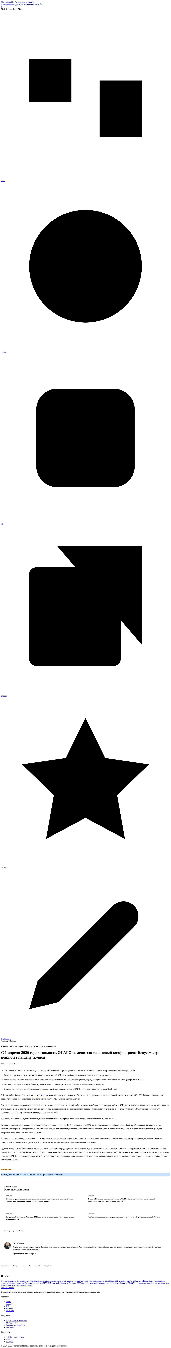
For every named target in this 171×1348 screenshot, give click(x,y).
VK (24, 1266)
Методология (11, 1323)
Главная (4, 4)
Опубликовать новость (24, 2)
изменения (43, 1095)
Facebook (37, 1266)
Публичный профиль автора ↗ (24, 1254)
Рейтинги (35, 4)
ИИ (22, 4)
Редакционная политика (16, 1320)
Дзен (8, 1339)
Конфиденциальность (15, 1325)
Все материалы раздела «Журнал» (14, 1231)
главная (5, 1041)
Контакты (10, 1327)
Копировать (47, 1266)
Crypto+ (16, 4)
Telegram (16, 1266)
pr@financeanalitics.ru (15, 1337)
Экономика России (13, 1063)
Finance (7, 2)
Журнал (27, 4)
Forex (10, 4)
